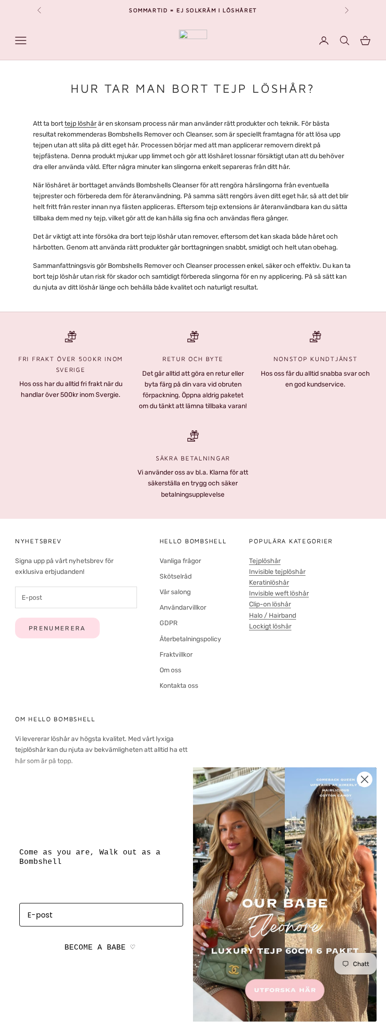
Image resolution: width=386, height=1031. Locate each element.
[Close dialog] (364, 779)
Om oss (170, 670)
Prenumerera (57, 628)
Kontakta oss (179, 686)
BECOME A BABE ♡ (99, 947)
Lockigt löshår (270, 626)
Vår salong (175, 592)
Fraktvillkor (176, 655)
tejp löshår (80, 124)
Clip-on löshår (270, 604)
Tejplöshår (265, 561)
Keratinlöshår (269, 583)
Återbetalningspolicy (190, 639)
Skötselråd (176, 576)
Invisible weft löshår (279, 593)
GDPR (168, 623)
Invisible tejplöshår (277, 572)
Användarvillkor (183, 608)
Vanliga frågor (180, 561)
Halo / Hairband (272, 616)
